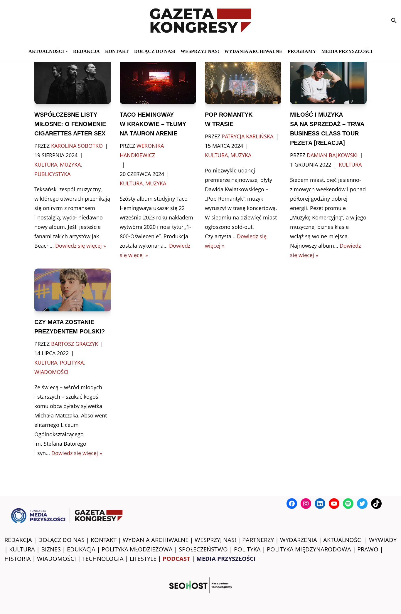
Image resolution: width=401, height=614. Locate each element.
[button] (66, 51)
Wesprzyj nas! (200, 51)
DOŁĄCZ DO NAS (61, 540)
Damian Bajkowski (332, 155)
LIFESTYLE (143, 559)
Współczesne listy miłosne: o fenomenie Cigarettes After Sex (70, 124)
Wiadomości (51, 371)
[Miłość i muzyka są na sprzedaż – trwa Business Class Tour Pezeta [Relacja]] (328, 78)
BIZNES (51, 549)
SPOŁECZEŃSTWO (203, 549)
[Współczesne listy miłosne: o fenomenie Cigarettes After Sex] (72, 78)
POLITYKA (247, 549)
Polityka (72, 362)
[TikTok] (376, 503)
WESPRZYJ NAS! (215, 540)
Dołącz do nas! (154, 51)
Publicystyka (52, 173)
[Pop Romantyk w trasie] (243, 78)
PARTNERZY (258, 540)
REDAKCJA (18, 540)
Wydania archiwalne (253, 51)
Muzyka (70, 164)
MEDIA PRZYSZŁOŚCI (347, 51)
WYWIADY (383, 540)
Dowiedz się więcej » (80, 245)
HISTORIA (17, 559)
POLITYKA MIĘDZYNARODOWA (309, 549)
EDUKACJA (81, 549)
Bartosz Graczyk (74, 343)
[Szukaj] (394, 20)
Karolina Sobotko (77, 145)
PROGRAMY (302, 51)
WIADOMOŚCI (56, 559)
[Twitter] (362, 503)
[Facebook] (292, 503)
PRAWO (367, 549)
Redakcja (86, 51)
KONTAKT (117, 51)
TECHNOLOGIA (103, 559)
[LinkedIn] (320, 503)
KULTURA (22, 549)
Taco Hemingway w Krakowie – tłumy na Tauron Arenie (153, 124)
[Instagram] (306, 503)
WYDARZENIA (298, 540)
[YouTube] (334, 503)
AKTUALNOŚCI (343, 540)
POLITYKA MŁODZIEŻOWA (137, 549)
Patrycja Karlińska (247, 136)
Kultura (45, 164)
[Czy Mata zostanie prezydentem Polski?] (72, 290)
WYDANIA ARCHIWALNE (155, 540)
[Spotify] (348, 503)
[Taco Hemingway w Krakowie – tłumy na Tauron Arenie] (158, 78)
